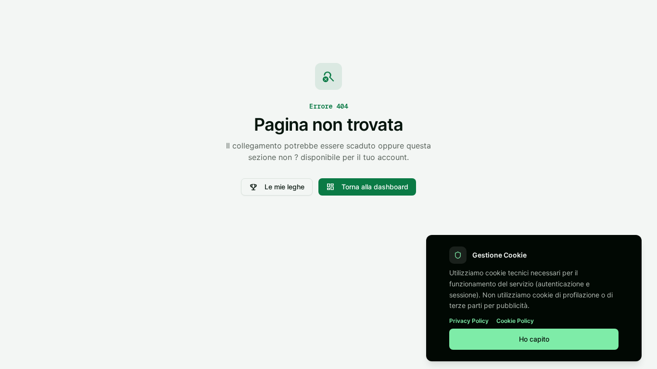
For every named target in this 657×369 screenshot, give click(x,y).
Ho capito (534, 339)
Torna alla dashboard (367, 187)
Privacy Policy (469, 320)
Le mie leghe (276, 187)
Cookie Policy (515, 320)
